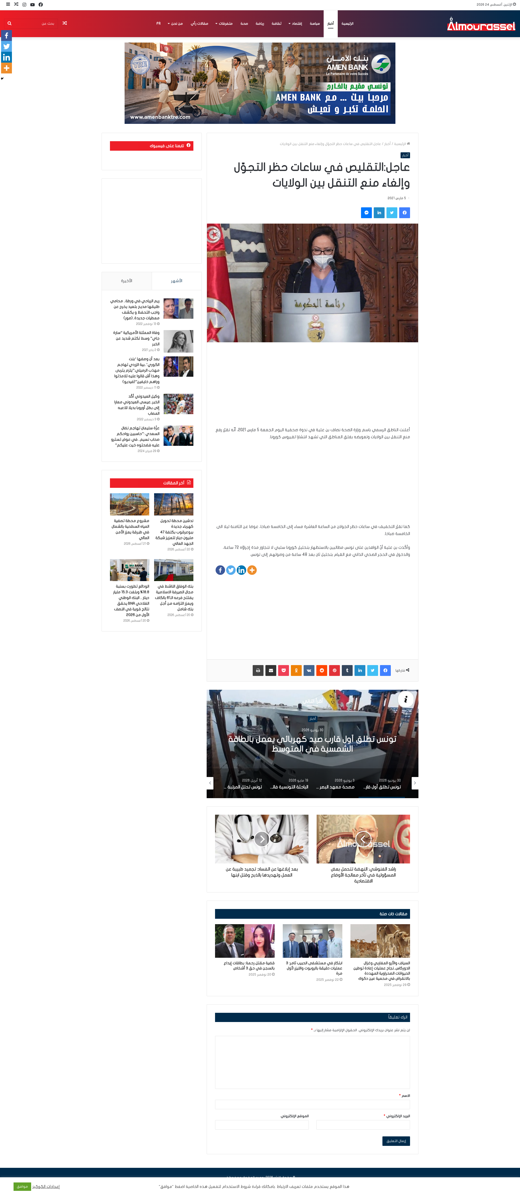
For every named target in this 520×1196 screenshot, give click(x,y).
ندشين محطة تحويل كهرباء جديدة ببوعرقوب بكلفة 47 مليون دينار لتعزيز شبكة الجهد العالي (174, 532)
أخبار (330, 23)
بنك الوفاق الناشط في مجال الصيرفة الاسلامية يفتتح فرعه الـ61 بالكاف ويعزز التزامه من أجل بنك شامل (174, 597)
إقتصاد (297, 23)
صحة (244, 23)
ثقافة (276, 23)
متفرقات (226, 23)
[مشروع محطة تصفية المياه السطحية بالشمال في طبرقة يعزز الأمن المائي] (129, 504)
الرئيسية (347, 23)
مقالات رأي (199, 23)
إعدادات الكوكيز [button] (46, 1187)
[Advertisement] (312, 388)
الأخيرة (126, 281)
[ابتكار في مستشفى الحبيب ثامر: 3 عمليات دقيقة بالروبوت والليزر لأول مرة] (312, 941)
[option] (312, 744)
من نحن (177, 23)
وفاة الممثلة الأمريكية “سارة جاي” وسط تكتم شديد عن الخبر (136, 338)
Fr (158, 23)
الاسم (404, 1096)
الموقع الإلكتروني (295, 1116)
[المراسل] (481, 23)
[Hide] (2, 78)
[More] (252, 570)
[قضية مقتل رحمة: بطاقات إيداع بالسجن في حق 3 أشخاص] (245, 941)
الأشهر (176, 281)
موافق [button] (22, 1186)
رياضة (260, 23)
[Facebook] (220, 570)
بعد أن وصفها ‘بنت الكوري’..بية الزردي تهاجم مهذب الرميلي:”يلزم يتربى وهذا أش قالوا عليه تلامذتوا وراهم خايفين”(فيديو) (137, 370)
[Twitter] (231, 570)
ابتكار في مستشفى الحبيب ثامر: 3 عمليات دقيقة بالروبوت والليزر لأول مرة (314, 968)
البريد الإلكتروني (397, 1116)
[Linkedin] (241, 570)
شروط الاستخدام (236, 1187)
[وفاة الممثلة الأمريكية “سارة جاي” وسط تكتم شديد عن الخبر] (178, 341)
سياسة (315, 23)
